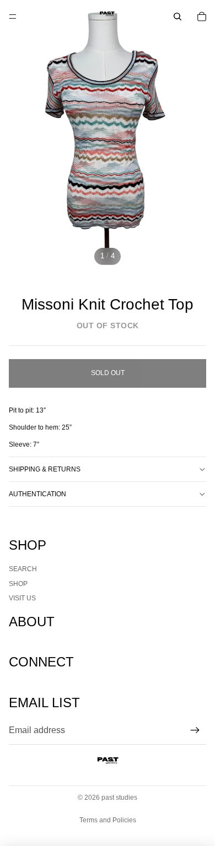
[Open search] (177, 16)
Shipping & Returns (44, 469)
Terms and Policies (107, 820)
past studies (119, 797)
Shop (18, 584)
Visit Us (22, 598)
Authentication (37, 494)
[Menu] (12, 16)
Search (23, 569)
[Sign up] (195, 730)
